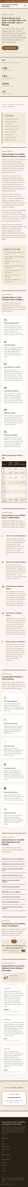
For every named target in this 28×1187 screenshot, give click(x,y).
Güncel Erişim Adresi (11, 140)
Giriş (3, 1141)
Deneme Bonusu (11, 104)
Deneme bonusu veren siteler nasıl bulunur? (14, 859)
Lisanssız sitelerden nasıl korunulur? (14, 897)
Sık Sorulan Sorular (11, 132)
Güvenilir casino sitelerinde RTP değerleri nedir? (14, 869)
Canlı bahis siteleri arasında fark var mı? (14, 875)
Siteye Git (4, 1171)
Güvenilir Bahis (20, 104)
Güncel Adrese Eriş (10, 48)
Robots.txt (4, 1165)
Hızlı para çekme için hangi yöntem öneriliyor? (14, 881)
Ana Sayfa (4, 104)
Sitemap (4, 1162)
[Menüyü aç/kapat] (25, 5)
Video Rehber (9, 134)
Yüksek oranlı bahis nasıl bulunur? (14, 902)
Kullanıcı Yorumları (11, 137)
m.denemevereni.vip (14, 1097)
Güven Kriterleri (6, 1149)
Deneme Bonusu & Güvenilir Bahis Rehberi (10, 5)
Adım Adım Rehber (6, 1146)
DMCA (3, 1168)
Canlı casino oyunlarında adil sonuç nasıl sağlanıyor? (14, 907)
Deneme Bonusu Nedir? (12, 119)
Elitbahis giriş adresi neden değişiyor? (14, 892)
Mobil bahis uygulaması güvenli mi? (14, 887)
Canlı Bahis (4, 106)
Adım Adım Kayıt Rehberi (12, 126)
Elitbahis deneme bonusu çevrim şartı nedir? (14, 864)
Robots (7, 1184)
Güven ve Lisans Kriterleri (12, 129)
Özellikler (4, 1144)
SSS (2, 1152)
